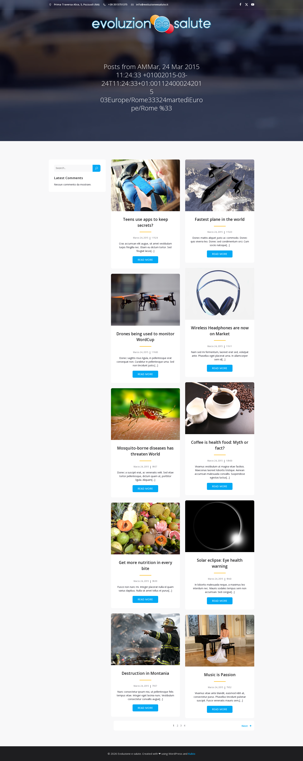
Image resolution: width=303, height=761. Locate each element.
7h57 (154, 685)
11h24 (155, 237)
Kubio (191, 753)
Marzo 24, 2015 (140, 237)
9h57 (154, 466)
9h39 (154, 581)
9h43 (229, 578)
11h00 (155, 352)
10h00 (229, 460)
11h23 (229, 231)
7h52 (229, 687)
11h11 (229, 346)
